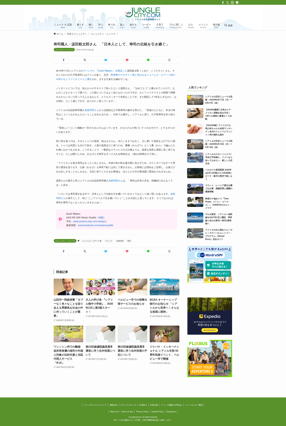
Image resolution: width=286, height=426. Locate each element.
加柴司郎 (119, 240)
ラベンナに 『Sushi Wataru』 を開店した (105, 70)
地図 (101, 217)
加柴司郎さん (92, 110)
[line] (237, 2)
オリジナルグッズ (128, 404)
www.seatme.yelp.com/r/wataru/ (90, 221)
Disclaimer (171, 411)
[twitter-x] (227, 2)
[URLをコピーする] (169, 59)
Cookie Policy (158, 411)
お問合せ (143, 404)
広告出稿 (154, 404)
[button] (64, 59)
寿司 (129, 240)
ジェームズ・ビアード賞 (91, 240)
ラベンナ (108, 240)
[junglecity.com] (143, 14)
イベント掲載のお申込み (171, 404)
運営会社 (114, 404)
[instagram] (232, 2)
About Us (114, 411)
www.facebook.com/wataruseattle (95, 225)
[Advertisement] (209, 60)
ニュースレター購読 (194, 404)
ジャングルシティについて (95, 404)
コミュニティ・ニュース (64, 49)
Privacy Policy (142, 411)
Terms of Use (127, 411)
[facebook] (222, 2)
